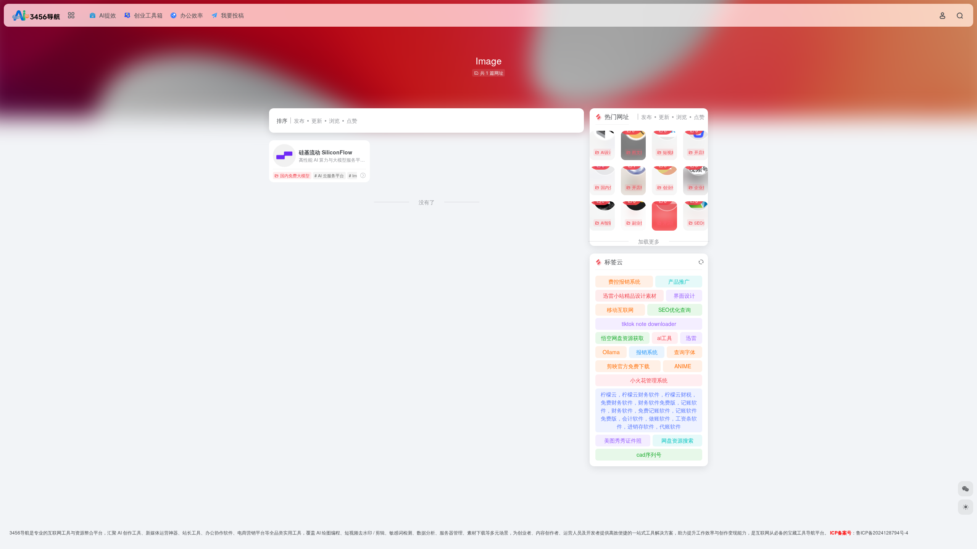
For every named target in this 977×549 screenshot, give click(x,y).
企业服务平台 (706, 187)
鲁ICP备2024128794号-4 (882, 532)
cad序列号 (649, 454)
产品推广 (679, 281)
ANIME (682, 366)
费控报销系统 (624, 281)
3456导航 (19, 532)
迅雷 (691, 338)
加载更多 (648, 241)
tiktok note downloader (649, 323)
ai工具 (664, 338)
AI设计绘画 (611, 152)
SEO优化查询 (707, 223)
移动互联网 (620, 309)
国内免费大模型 (295, 175)
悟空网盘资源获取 (622, 338)
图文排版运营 (644, 152)
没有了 (427, 202)
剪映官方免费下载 (628, 366)
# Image (356, 175)
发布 (299, 120)
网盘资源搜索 (677, 440)
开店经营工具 (706, 152)
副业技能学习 (644, 223)
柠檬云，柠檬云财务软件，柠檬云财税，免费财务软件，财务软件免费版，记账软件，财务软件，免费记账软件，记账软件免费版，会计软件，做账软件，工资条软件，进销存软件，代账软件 (649, 410)
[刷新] (701, 261)
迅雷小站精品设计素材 (629, 295)
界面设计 (684, 295)
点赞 (352, 120)
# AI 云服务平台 (329, 175)
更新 (316, 120)
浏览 (334, 120)
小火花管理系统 (648, 380)
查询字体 (684, 352)
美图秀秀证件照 (623, 440)
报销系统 (647, 352)
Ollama (611, 352)
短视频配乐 (673, 152)
